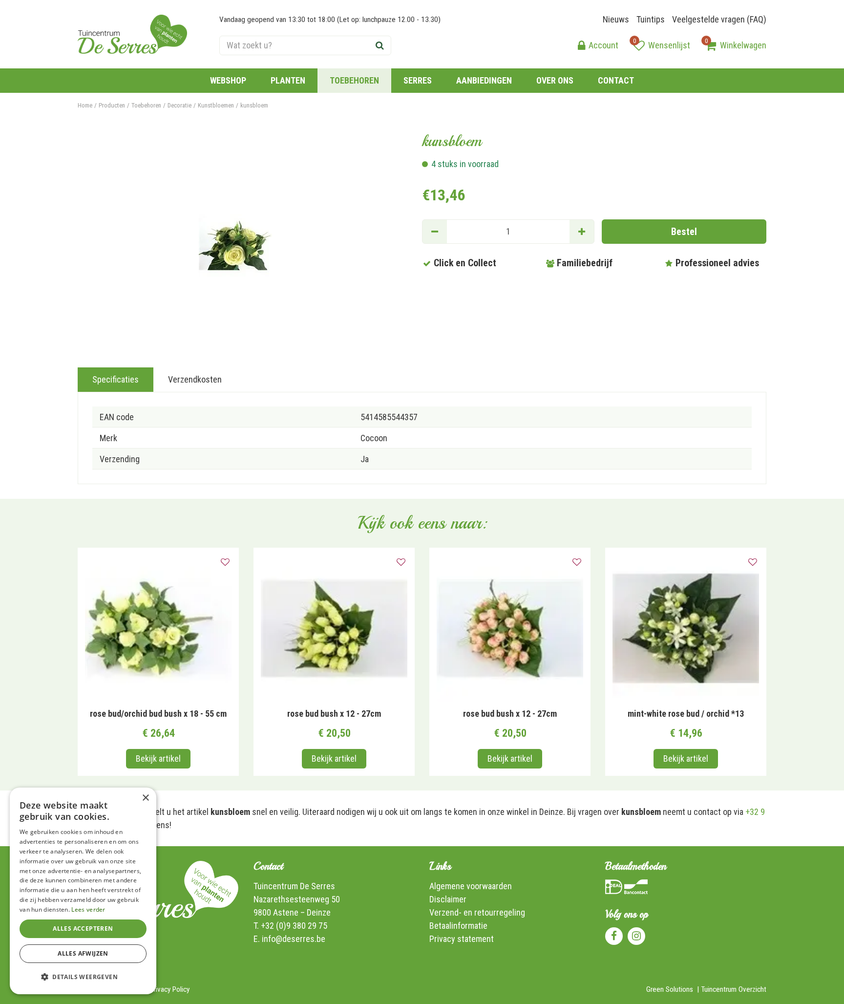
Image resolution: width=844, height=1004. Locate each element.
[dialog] (83, 891)
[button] (83, 976)
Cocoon (373, 438)
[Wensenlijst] (639, 45)
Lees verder (88, 909)
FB (614, 936)
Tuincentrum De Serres (294, 886)
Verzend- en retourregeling (477, 912)
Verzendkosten (195, 379)
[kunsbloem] (235, 243)
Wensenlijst (669, 45)
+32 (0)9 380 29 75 (294, 925)
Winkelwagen (743, 45)
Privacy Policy (170, 989)
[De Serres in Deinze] (132, 34)
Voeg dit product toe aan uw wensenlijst (225, 562)
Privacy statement (461, 939)
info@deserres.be (293, 939)
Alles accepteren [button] (83, 928)
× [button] (145, 798)
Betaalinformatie (458, 925)
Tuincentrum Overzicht (733, 989)
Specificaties (115, 379)
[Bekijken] (711, 45)
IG (636, 936)
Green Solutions (669, 989)
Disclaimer (447, 899)
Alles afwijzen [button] (83, 953)
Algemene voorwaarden (470, 886)
